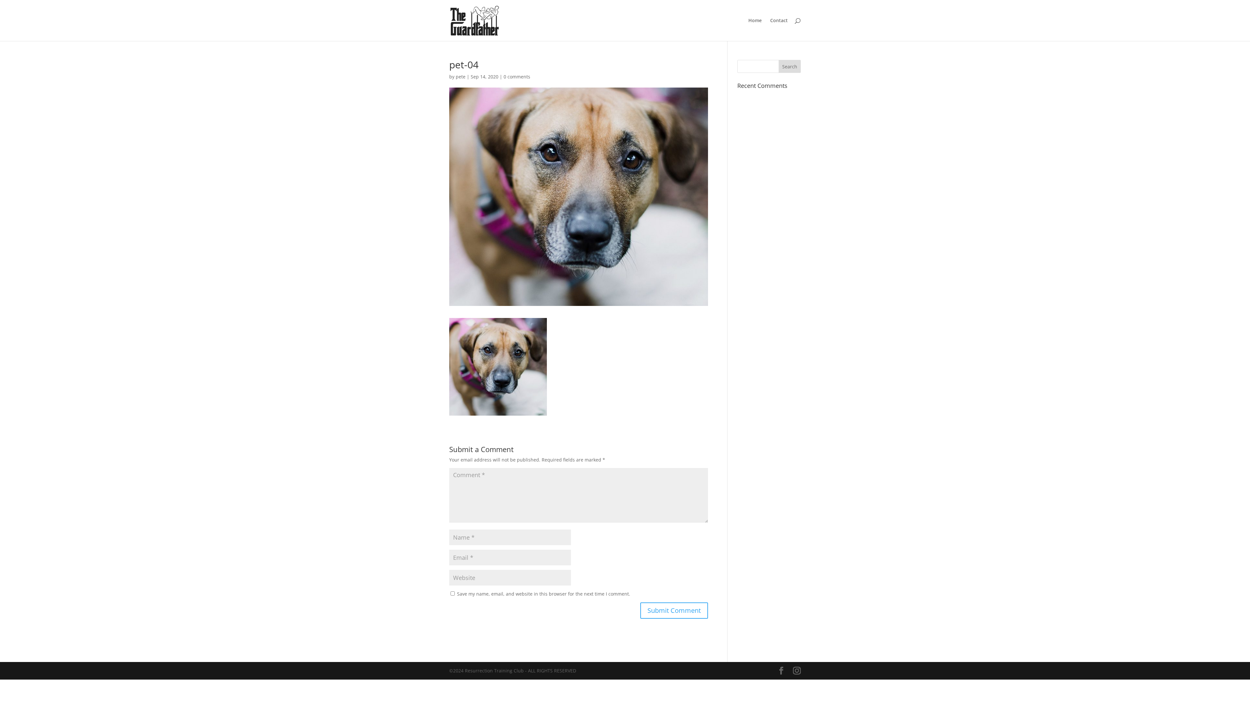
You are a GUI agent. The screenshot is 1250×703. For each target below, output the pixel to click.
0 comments (517, 77)
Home (755, 20)
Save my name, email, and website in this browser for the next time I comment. (543, 594)
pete (460, 77)
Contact (779, 20)
